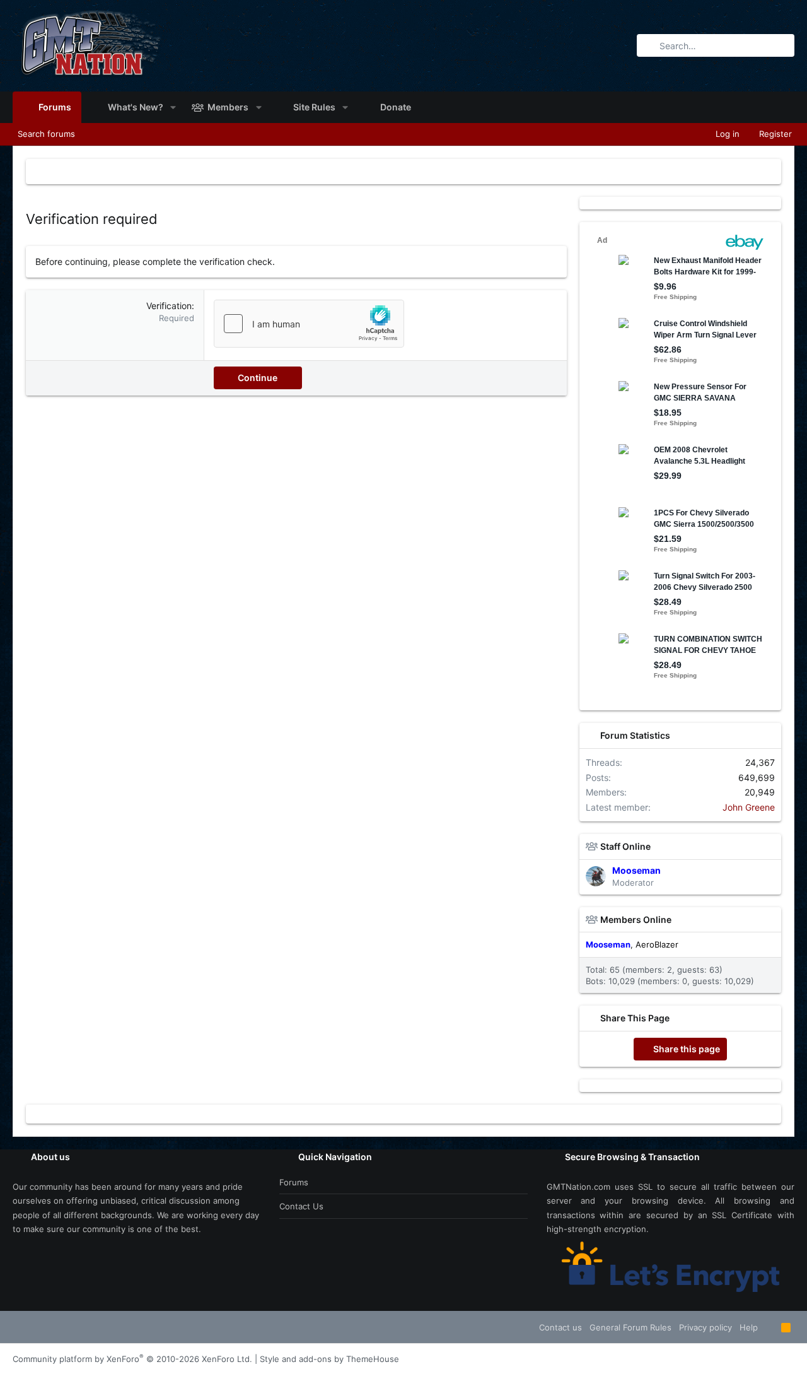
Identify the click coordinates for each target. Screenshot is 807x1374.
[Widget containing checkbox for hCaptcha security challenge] (309, 324)
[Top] (769, 1327)
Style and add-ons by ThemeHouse (329, 1359)
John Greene (749, 807)
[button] (173, 107)
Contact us (301, 1206)
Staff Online (625, 846)
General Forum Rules (630, 1327)
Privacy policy (705, 1327)
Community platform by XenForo (132, 1359)
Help (749, 1327)
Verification (169, 305)
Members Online (635, 919)
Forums (293, 1182)
